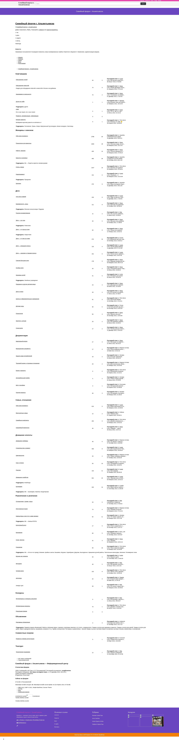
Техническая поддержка (23, 652)
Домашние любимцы (22, 441)
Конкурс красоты (21, 119)
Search (143, 3)
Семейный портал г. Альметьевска (26, 4)
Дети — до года (20, 220)
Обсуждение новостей (22, 85)
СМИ (17, 109)
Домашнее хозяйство (22, 477)
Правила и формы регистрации (25, 638)
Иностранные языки (22, 509)
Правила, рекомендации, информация (27, 116)
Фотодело (19, 563)
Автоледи (19, 578)
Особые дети (19, 268)
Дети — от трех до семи (23, 238)
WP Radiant (87, 734)
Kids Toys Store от (79, 734)
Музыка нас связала (22, 556)
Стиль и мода (20, 167)
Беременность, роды (22, 204)
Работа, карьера (20, 150)
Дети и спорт (19, 291)
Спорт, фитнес (20, 540)
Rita (121, 212)
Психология (19, 313)
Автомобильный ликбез (23, 378)
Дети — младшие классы (23, 246)
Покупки (18, 470)
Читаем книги (20, 571)
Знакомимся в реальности (23, 94)
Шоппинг (18, 183)
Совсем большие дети (22, 260)
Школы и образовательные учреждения (27, 299)
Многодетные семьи (22, 413)
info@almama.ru (22, 722)
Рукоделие (19, 547)
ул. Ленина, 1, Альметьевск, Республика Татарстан (31, 720)
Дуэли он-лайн (20, 101)
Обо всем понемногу (22, 136)
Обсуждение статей (21, 79)
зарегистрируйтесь (52, 30)
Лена (121, 86)
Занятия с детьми (21, 321)
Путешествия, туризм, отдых (24, 501)
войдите (41, 30)
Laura (121, 78)
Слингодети (19, 328)
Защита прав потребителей (24, 356)
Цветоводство (20, 455)
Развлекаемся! (20, 174)
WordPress (101, 734)
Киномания (19, 532)
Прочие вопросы (21, 392)
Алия (121, 110)
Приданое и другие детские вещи (26, 284)
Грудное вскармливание (23, 213)
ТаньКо (122, 577)
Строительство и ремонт (23, 448)
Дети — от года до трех (23, 229)
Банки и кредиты (21, 370)
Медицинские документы (23, 348)
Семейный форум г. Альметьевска (34, 23)
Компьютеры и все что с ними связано (27, 516)
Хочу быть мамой (21, 196)
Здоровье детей (20, 275)
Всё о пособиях (20, 385)
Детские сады (20, 306)
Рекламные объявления (23, 622)
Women (122, 100)
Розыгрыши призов (21, 611)
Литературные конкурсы (23, 606)
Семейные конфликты (22, 420)
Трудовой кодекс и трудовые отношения (27, 363)
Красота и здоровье (21, 158)
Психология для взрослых (23, 143)
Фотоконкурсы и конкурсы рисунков (26, 598)
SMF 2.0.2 (21, 687)
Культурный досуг (21, 525)
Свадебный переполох (22, 427)
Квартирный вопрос (21, 341)
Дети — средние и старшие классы (26, 253)
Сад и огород (20, 463)
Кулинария (19, 486)
